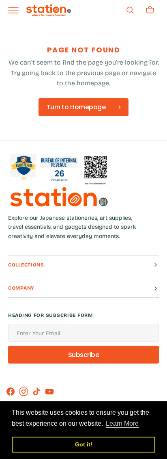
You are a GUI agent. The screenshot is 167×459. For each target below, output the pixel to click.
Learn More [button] (122, 423)
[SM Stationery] (48, 10)
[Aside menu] (16, 10)
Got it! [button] (83, 444)
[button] (130, 10)
